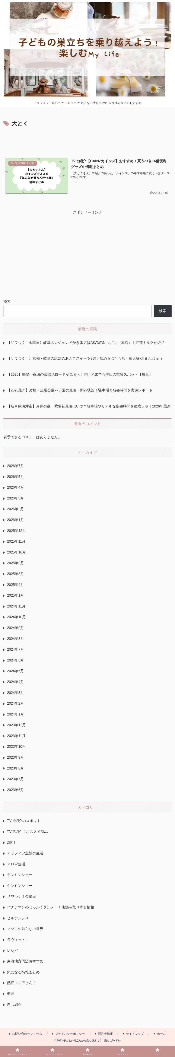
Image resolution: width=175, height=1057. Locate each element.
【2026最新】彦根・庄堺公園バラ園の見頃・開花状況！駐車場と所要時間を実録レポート (80, 390)
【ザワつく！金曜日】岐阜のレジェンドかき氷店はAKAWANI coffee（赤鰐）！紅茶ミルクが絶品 (86, 343)
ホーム (161, 1033)
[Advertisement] (87, 140)
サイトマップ (135, 1033)
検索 (7, 301)
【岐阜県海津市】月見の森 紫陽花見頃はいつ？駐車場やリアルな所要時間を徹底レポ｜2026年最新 (89, 406)
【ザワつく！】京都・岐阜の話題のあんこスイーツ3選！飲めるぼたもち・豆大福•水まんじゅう (85, 358)
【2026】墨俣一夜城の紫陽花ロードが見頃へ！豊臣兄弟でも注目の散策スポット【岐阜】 (80, 374)
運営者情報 (105, 1033)
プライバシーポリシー (70, 1033)
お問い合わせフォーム (27, 1033)
